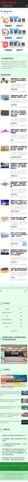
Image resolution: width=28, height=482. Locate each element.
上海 (7, 316)
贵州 (21, 319)
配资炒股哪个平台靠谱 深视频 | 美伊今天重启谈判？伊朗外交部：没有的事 (19, 148)
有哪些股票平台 (14, 89)
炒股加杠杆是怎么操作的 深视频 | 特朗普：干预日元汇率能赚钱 (19, 131)
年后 (21, 309)
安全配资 (13, 277)
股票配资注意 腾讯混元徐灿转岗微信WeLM (13, 435)
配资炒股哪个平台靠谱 (16, 157)
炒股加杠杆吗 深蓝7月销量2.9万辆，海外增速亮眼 (18, 218)
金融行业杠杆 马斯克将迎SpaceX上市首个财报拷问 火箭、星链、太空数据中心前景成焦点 (19, 113)
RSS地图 (15, 475)
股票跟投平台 (14, 262)
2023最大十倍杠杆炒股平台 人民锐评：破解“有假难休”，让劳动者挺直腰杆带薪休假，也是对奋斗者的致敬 (10, 415)
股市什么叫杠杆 (14, 243)
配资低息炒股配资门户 (7, 319)
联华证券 (17, 478)
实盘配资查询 (14, 104)
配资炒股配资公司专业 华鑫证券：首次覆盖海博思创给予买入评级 (10, 407)
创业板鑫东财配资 (14, 465)
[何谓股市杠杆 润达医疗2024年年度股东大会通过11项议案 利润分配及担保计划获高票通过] (24, 393)
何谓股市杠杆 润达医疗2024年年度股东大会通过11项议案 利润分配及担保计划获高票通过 (10, 393)
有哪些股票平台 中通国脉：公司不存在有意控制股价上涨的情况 (19, 80)
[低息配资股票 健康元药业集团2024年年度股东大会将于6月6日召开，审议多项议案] (14, 379)
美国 (21, 312)
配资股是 (7, 309)
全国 (21, 316)
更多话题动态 (14, 331)
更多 (25, 11)
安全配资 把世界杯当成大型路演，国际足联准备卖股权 (19, 269)
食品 (12, 140)
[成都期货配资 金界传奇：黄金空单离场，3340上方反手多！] (24, 422)
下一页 (25, 289)
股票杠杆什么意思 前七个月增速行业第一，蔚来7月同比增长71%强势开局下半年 (19, 202)
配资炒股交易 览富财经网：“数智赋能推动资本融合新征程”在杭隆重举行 (10, 400)
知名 (21, 323)
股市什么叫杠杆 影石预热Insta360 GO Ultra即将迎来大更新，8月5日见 (19, 234)
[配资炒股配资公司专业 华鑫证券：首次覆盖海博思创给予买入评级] (24, 407)
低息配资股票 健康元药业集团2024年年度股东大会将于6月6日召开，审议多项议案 (14, 386)
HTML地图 (19, 475)
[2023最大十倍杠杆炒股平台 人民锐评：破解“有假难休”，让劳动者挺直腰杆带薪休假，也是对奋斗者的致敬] (24, 415)
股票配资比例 (14, 175)
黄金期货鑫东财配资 (24, 466)
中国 (21, 326)
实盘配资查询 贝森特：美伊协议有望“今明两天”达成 (19, 96)
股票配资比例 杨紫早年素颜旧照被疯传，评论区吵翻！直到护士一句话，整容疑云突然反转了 (19, 166)
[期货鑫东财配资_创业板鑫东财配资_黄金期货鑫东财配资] (9, 2)
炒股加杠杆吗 (14, 226)
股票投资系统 (14, 194)
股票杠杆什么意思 (15, 211)
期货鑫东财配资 (5, 466)
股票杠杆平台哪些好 (7, 312)
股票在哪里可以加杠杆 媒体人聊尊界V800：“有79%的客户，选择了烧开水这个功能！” (14, 459)
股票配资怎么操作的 (7, 323)
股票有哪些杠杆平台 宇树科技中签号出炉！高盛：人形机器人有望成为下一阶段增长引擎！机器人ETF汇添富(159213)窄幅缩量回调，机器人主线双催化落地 (14, 451)
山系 (7, 326)
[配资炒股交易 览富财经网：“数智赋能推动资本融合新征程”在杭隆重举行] (24, 401)
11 (23, 288)
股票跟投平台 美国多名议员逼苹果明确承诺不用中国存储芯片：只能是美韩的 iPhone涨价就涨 (19, 252)
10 (20, 288)
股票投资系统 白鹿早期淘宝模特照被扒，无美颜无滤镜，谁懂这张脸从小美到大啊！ (19, 184)
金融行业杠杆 (14, 123)
